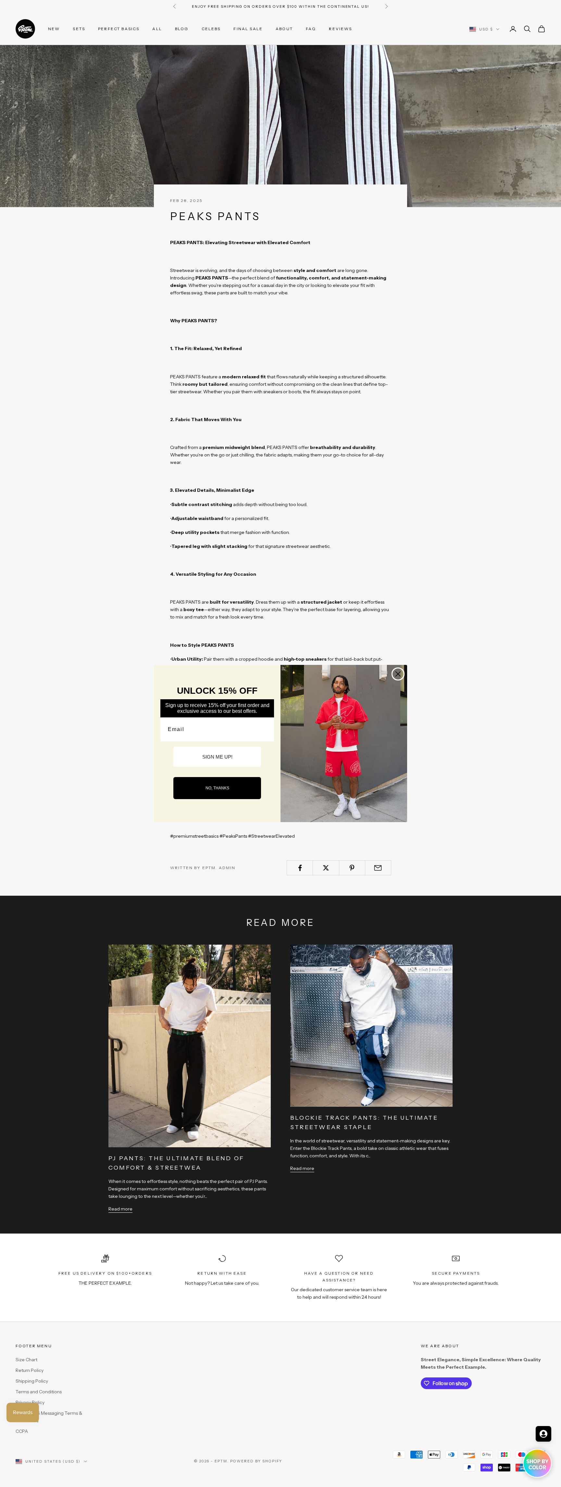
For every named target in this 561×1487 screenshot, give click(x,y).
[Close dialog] (398, 674)
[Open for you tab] (543, 1434)
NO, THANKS (217, 788)
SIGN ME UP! (217, 757)
